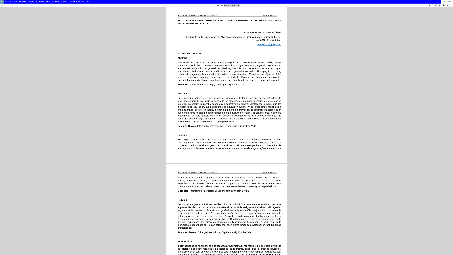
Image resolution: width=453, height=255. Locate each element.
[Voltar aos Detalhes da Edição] (2, 2)
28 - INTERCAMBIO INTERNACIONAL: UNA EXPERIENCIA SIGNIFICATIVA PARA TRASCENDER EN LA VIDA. (47, 2)
